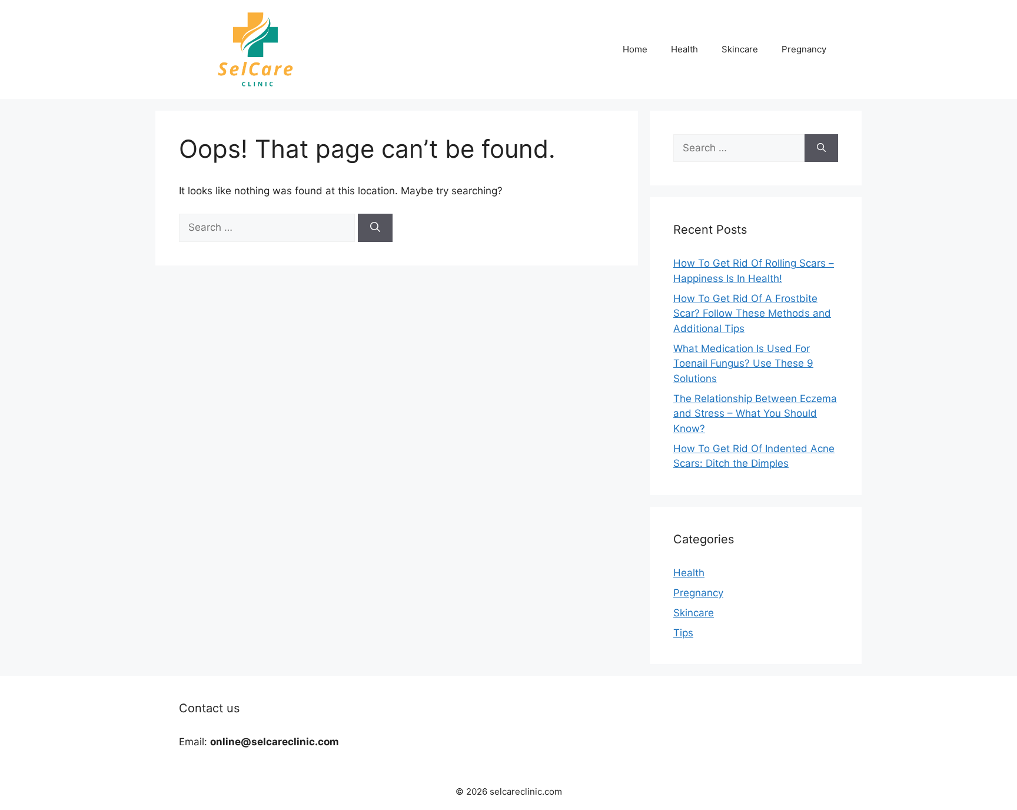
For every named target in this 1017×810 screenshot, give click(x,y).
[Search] (375, 228)
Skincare (740, 49)
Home (635, 49)
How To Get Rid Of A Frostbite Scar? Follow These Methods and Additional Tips (752, 313)
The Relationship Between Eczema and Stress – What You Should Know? (755, 413)
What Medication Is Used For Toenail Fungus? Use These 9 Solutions (743, 363)
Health (684, 49)
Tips (683, 633)
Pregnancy (804, 49)
